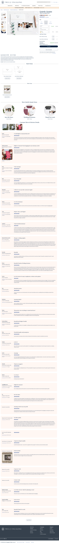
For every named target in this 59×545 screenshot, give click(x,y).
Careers (41, 532)
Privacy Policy (28, 542)
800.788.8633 (51, 538)
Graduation (10, 5)
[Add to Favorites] (35, 13)
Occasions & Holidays (26, 5)
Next (3, 34)
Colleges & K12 (48, 5)
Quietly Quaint (3, 136)
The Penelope (3, 463)
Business (34, 5)
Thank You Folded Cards (14, 9)
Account (51, 528)
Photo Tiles (40, 5)
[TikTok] (1, 538)
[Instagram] (6, 538)
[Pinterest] (5, 538)
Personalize (48, 46)
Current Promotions (43, 534)
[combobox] (44, 2)
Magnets (41, 23)
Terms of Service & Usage (20, 542)
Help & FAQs (52, 531)
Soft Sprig (3, 492)
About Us (41, 528)
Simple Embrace (4, 419)
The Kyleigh (3, 512)
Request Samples (52, 532)
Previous (3, 12)
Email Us (57, 538)
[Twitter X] (2, 538)
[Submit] (51, 2)
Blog (40, 531)
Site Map (32, 542)
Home (1, 9)
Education (31, 532)
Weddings (17, 5)
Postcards (50, 23)
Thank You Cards (6, 9)
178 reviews (47, 17)
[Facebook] (3, 538)
